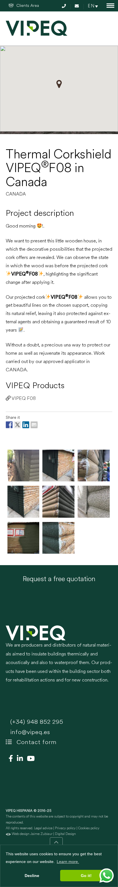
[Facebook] (9, 759)
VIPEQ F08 (23, 398)
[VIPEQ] (59, 632)
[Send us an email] (78, 6)
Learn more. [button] (68, 861)
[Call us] (65, 6)
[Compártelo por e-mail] (34, 424)
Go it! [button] (86, 875)
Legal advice (43, 828)
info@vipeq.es (29, 732)
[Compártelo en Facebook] (9, 424)
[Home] (36, 28)
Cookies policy (88, 828)
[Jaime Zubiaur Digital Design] (8, 834)
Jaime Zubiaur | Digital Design (53, 834)
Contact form (36, 743)
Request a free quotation (59, 579)
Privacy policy (65, 828)
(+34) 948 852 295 (36, 722)
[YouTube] (29, 759)
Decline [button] (32, 875)
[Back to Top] (56, 843)
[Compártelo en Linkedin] (25, 424)
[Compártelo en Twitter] (17, 424)
